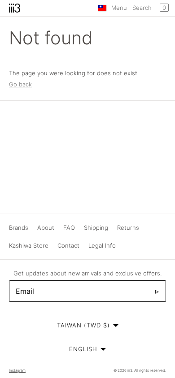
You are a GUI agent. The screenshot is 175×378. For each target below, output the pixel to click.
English (83, 348)
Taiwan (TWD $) (83, 325)
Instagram (17, 370)
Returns (128, 227)
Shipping (96, 227)
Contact (68, 245)
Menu (119, 7)
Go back (20, 84)
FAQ (69, 227)
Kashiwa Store (28, 245)
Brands (18, 227)
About (45, 227)
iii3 (129, 370)
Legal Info (102, 245)
